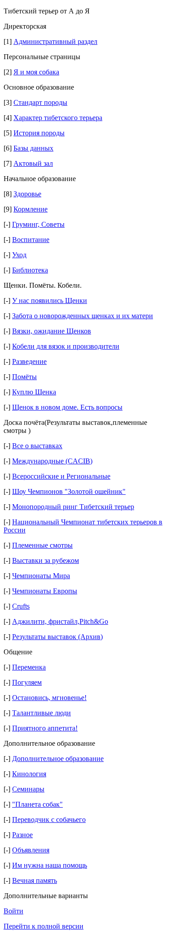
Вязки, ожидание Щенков (51, 331)
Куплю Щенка (34, 392)
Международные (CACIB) (52, 461)
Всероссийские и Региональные (61, 476)
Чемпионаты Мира (41, 575)
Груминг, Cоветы (38, 224)
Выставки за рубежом (45, 560)
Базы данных (33, 148)
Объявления (30, 850)
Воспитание (30, 239)
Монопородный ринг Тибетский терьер (73, 506)
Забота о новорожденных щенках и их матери (82, 316)
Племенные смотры (42, 545)
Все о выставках (37, 446)
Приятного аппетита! (45, 728)
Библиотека (30, 270)
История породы (39, 133)
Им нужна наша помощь (49, 865)
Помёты (24, 377)
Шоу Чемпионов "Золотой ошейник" (69, 491)
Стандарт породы (40, 102)
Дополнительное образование (58, 758)
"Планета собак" (37, 804)
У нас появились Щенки (49, 300)
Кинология (29, 774)
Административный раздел (55, 41)
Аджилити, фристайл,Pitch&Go (60, 621)
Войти (13, 911)
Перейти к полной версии (43, 926)
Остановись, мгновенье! (49, 697)
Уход (19, 255)
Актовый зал (33, 163)
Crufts (21, 606)
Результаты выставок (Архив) (57, 636)
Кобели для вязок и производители (65, 346)
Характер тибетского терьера (57, 117)
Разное (22, 835)
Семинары (28, 789)
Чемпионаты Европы (44, 591)
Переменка (29, 667)
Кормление (30, 209)
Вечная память (34, 880)
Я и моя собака (36, 72)
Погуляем (27, 682)
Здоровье (27, 194)
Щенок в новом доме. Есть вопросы (67, 407)
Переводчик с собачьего (49, 819)
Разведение (29, 361)
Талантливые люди (41, 713)
